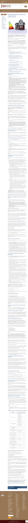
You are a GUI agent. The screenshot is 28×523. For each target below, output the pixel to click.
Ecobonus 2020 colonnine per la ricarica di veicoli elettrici (16, 58)
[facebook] (1, 2)
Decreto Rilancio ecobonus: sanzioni (14, 62)
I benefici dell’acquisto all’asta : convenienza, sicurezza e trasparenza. (4, 25)
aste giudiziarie (15, 483)
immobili (9, 484)
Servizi (16, 506)
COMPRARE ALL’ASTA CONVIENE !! (3, 17)
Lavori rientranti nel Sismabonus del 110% (14, 60)
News (9, 483)
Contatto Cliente (18, 497)
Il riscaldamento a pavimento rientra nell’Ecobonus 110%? (16, 66)
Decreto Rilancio (18, 35)
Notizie (11, 11)
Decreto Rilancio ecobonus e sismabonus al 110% (14, 52)
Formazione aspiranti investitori (5, 11)
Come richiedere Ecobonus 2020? (13, 68)
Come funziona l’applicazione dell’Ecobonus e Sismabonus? (16, 67)
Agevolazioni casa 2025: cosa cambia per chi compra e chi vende (24, 499)
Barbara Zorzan (14, 17)
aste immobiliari (19, 483)
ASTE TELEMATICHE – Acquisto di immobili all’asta (18, 511)
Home (16, 502)
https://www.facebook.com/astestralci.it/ (17, 480)
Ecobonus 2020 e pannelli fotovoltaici (14, 57)
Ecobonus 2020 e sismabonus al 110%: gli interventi (15, 55)
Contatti (14, 11)
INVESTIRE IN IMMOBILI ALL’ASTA (17, 481)
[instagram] (2, 2)
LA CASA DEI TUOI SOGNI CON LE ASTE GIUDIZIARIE (22, 487)
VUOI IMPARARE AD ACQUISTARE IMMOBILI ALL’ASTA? (11, 487)
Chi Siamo (17, 494)
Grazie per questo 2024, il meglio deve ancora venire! (4, 28)
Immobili (17, 503)
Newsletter (17, 504)
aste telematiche (23, 483)
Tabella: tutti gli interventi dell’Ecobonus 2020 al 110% (15, 71)
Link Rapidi (24, 2)
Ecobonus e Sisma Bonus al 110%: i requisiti (14, 64)
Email (9, 514)
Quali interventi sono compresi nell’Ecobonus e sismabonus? (16, 56)
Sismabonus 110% (11, 59)
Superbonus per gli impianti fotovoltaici (13, 65)
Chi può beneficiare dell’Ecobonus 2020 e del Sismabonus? (15, 51)
